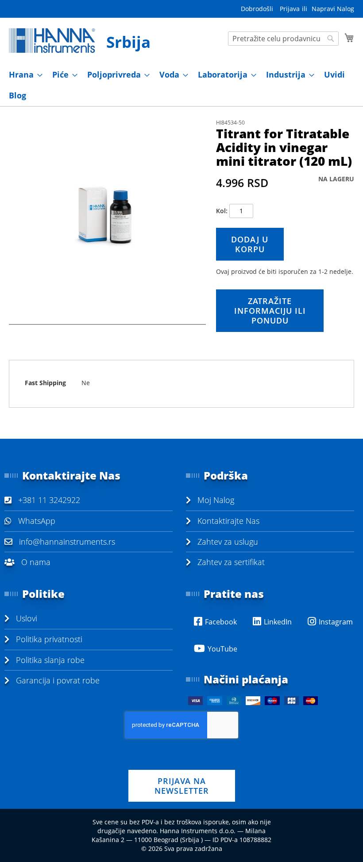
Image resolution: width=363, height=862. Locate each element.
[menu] (181, 85)
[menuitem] (23, 74)
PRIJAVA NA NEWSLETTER (181, 786)
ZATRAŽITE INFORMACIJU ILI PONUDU (270, 311)
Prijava (290, 8)
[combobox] (283, 38)
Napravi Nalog (333, 8)
